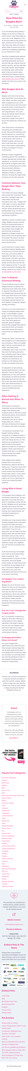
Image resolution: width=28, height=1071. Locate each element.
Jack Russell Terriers (9, 846)
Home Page (6, 996)
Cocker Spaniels (7, 816)
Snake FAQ (5, 876)
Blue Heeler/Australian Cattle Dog (13, 795)
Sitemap (4, 1007)
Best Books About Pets (9, 1001)
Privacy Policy (6, 1010)
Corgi (3, 818)
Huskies (4, 843)
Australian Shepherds (9, 778)
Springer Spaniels (8, 881)
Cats (3, 805)
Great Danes (6, 841)
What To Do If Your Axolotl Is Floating (11, 1038)
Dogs (3, 823)
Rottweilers (5, 866)
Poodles (4, 856)
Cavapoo (5, 808)
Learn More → (14, 738)
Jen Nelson (9, 25)
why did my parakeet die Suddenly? (14, 1047)
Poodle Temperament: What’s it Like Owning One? (14, 1027)
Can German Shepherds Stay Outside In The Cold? (11, 1032)
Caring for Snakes (8, 803)
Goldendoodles (7, 838)
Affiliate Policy (7, 1013)
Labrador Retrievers (8, 848)
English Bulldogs (7, 826)
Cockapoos (5, 813)
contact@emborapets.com (14, 924)
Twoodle (4, 884)
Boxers (4, 800)
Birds (3, 793)
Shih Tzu (4, 871)
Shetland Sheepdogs (9, 869)
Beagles (16, 14)
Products (5, 861)
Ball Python (5, 783)
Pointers (4, 853)
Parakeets (5, 851)
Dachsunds (5, 821)
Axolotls (4, 780)
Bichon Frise (6, 790)
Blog (3, 998)
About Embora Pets (8, 1004)
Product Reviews (7, 859)
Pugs (3, 864)
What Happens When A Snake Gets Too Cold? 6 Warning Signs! (13, 1051)
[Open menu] (24, 4)
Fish (3, 831)
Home (11, 14)
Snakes (4, 879)
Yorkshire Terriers (8, 886)
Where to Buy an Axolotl (10, 1023)
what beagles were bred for (11, 79)
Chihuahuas (6, 811)
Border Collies (6, 798)
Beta (3, 788)
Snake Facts (6, 874)
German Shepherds (8, 836)
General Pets (6, 833)
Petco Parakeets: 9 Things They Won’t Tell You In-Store (12, 1057)
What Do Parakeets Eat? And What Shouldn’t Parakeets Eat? (13, 1043)
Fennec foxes (6, 828)
